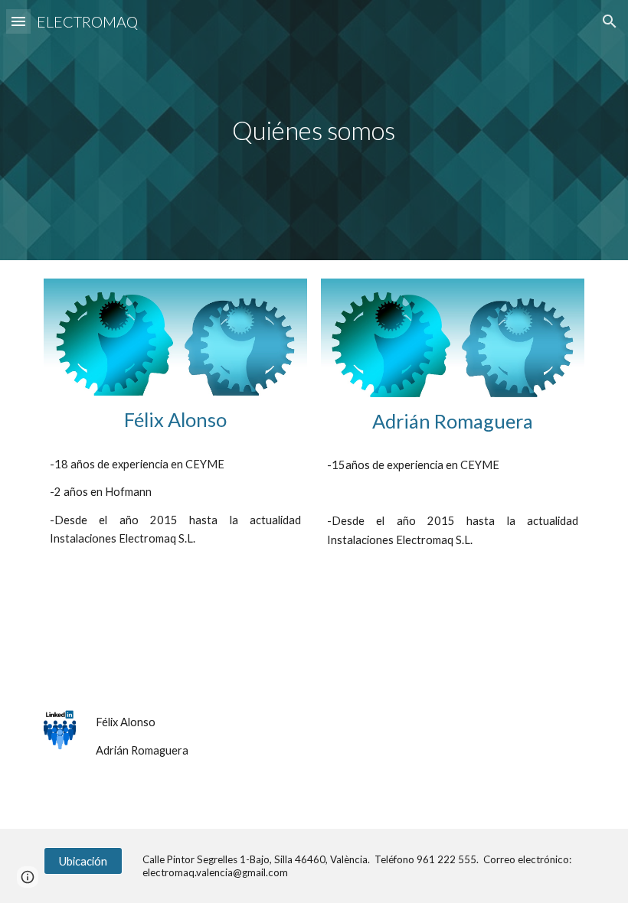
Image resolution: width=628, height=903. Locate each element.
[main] (314, 130)
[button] (18, 21)
